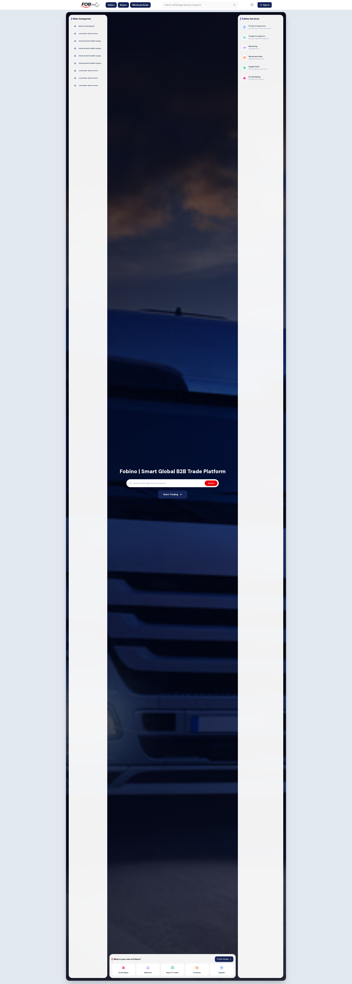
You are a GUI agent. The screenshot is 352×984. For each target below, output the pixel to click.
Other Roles (223, 959)
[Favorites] (252, 5)
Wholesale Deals (140, 5)
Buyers (123, 5)
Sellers (111, 5)
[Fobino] (90, 5)
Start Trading (170, 494)
